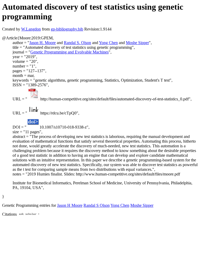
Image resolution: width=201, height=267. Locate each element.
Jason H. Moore (42, 42)
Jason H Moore (69, 205)
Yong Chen (108, 42)
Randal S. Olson (77, 42)
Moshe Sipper (137, 42)
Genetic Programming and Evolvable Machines (69, 52)
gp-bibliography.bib (67, 29)
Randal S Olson (96, 205)
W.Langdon (31, 29)
